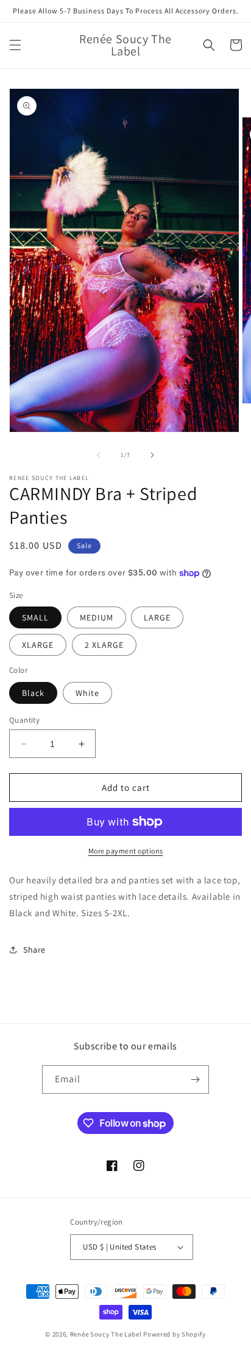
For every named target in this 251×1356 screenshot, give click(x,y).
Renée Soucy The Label (106, 1334)
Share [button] (34, 949)
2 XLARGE (104, 644)
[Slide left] (98, 455)
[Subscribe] (195, 1079)
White (87, 692)
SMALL (35, 617)
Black (33, 692)
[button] (15, 45)
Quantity (24, 720)
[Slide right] (152, 455)
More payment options (125, 850)
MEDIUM (96, 617)
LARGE (157, 617)
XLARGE (38, 644)
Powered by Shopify (174, 1334)
